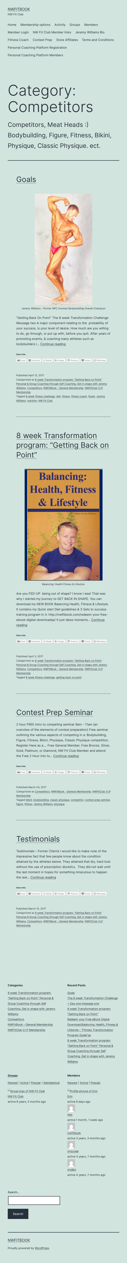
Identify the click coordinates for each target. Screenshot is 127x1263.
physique (59, 804)
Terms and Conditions (98, 40)
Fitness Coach (18, 40)
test (69, 1114)
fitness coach (79, 396)
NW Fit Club (45, 400)
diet (58, 396)
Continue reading (53, 344)
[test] (71, 1108)
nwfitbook (74, 1133)
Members (91, 25)
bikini (29, 799)
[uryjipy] (71, 1162)
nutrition (32, 400)
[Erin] (82, 1091)
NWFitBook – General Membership (30, 1024)
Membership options (35, 25)
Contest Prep (42, 40)
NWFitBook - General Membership (63, 387)
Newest (13, 1082)
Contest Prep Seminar (54, 712)
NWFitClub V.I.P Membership (26, 1030)
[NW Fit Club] (26, 1091)
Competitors (34, 387)
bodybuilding (41, 799)
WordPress (42, 1248)
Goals (26, 179)
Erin (69, 1096)
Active (24, 1082)
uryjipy (71, 1169)
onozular (73, 1151)
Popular (36, 1082)
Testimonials (38, 838)
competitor (77, 799)
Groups (75, 25)
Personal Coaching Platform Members (35, 55)
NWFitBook (19, 9)
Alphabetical (51, 1082)
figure (19, 804)
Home (12, 25)
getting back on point (69, 677)
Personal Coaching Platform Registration (37, 47)
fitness (66, 396)
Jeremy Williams (43, 804)
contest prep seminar (97, 799)
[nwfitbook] (71, 1126)
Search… (14, 1192)
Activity (60, 25)
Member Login (18, 32)
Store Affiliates (67, 40)
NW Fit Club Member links (52, 32)
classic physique (59, 799)
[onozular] (71, 1144)
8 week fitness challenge (40, 396)
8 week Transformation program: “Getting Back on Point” (62, 445)
